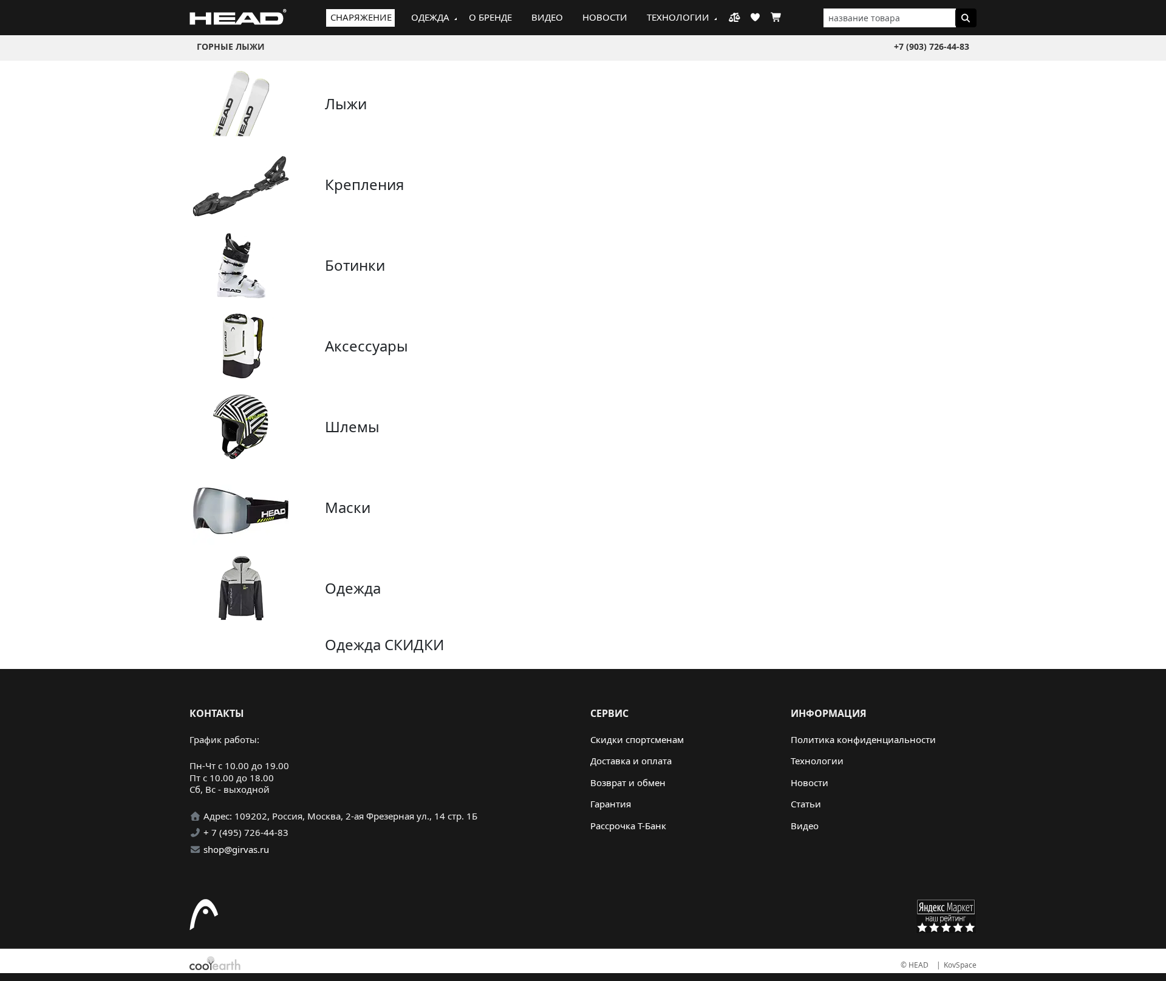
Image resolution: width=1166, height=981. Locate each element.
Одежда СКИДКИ (384, 644)
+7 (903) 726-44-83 (931, 46)
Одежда (430, 17)
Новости (604, 17)
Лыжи (346, 103)
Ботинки (355, 265)
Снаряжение (361, 17)
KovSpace (960, 965)
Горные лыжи (231, 46)
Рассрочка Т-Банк (628, 826)
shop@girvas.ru (236, 849)
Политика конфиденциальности (863, 739)
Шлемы (352, 426)
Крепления (364, 184)
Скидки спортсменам (637, 739)
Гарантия (610, 804)
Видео (547, 17)
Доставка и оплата (631, 761)
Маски (347, 507)
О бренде (490, 17)
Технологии (678, 17)
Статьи (806, 804)
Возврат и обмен (628, 782)
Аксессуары (366, 346)
